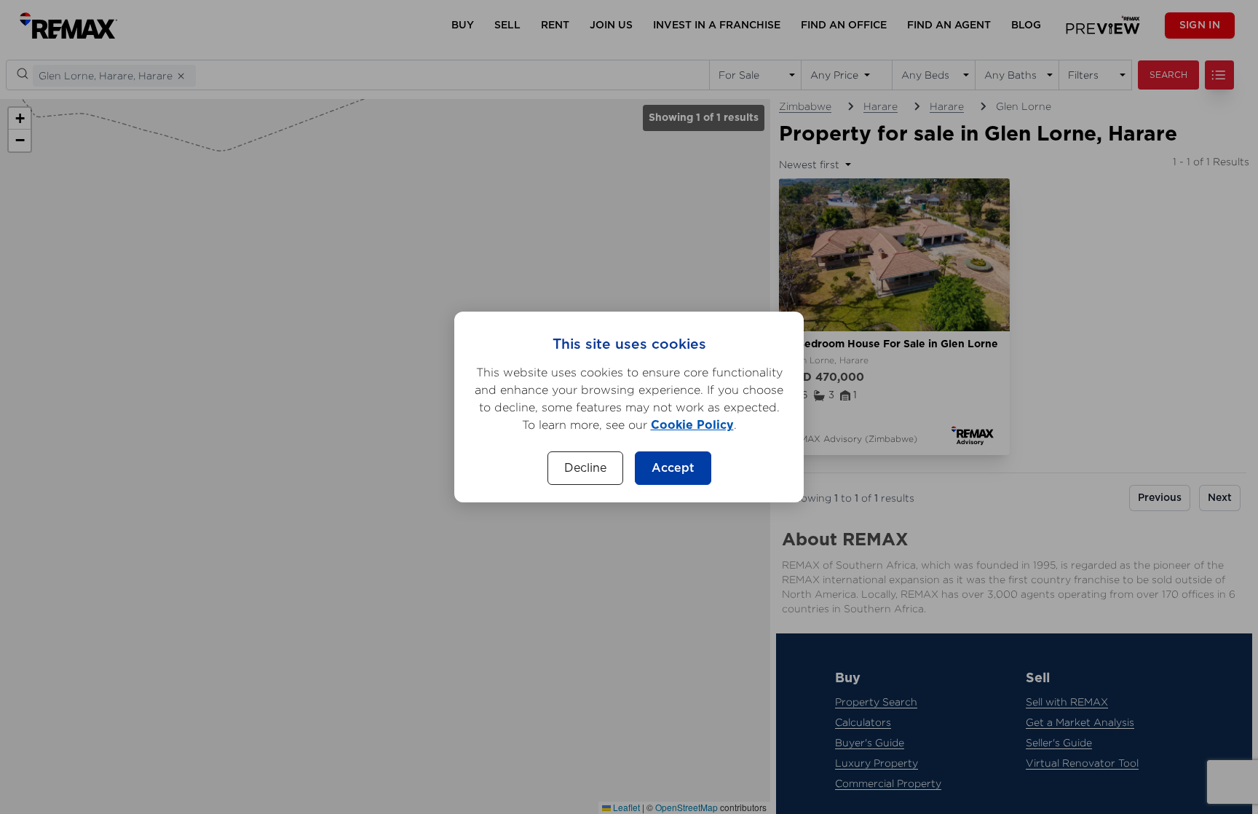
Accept (673, 468)
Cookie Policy (692, 425)
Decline (585, 468)
